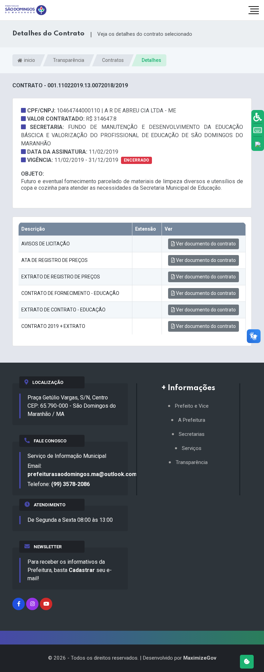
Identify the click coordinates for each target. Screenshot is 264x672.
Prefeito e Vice (192, 406)
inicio (29, 60)
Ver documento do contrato (205, 243)
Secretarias (192, 434)
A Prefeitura (191, 420)
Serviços (191, 448)
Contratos (113, 60)
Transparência (68, 60)
